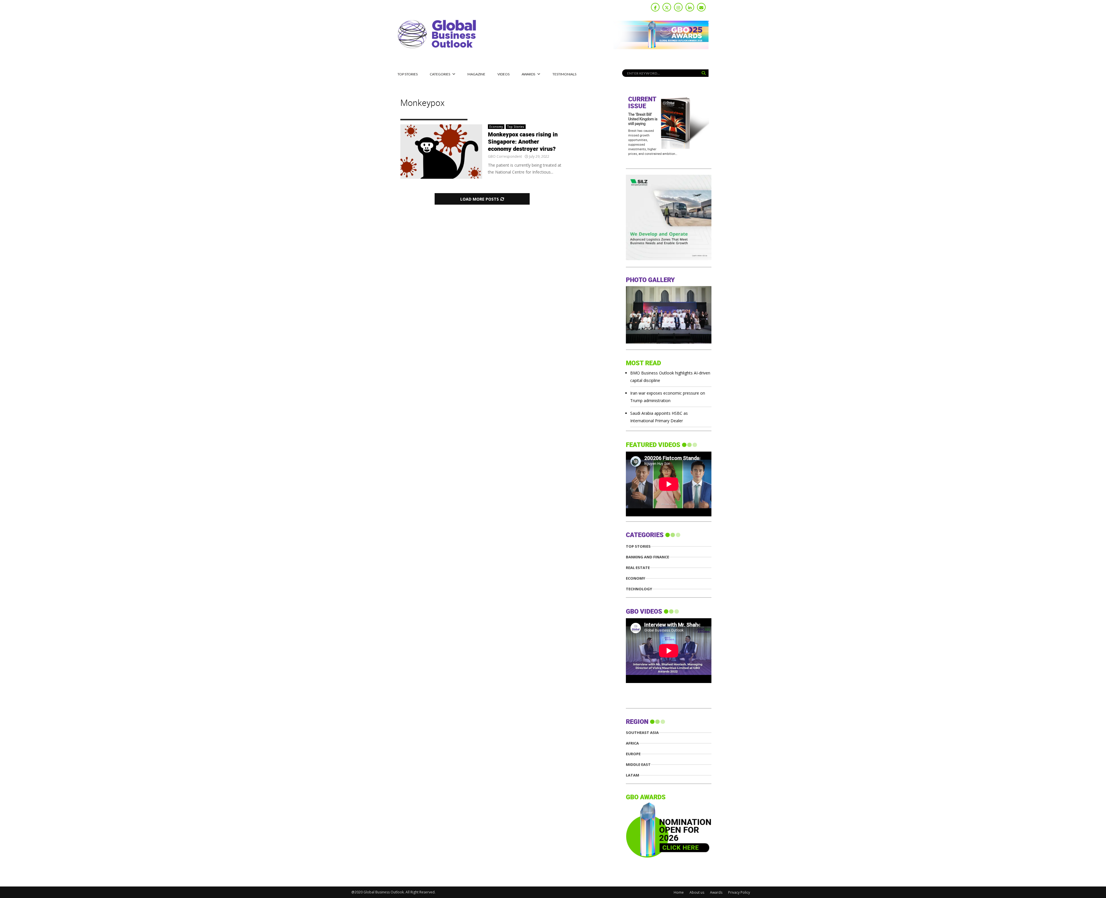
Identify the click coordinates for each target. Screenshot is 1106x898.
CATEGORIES (440, 74)
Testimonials (564, 74)
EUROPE (633, 753)
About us (697, 892)
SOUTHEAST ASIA (642, 732)
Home (679, 892)
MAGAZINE (476, 74)
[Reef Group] (694, 258)
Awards (528, 74)
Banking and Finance (647, 557)
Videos (503, 74)
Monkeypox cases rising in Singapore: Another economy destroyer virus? (523, 141)
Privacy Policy (739, 892)
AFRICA (632, 743)
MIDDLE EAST (638, 764)
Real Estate (638, 567)
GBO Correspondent (505, 156)
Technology (639, 589)
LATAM (632, 775)
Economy (496, 127)
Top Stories (407, 74)
